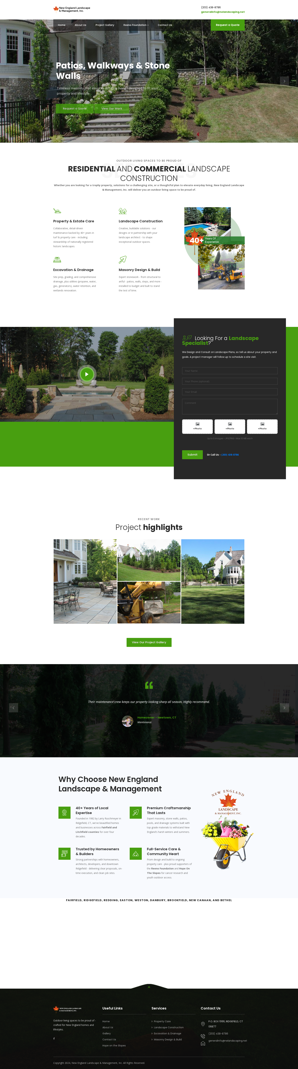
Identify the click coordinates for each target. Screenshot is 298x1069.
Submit (192, 455)
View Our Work (232, 114)
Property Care (162, 1021)
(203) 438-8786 (211, 7)
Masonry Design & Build (168, 1039)
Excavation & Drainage (167, 1033)
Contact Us (165, 25)
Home (61, 25)
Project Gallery (105, 25)
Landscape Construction (169, 1027)
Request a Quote (228, 25)
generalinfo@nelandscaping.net (223, 12)
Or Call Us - (223, 454)
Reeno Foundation (134, 25)
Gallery (106, 1033)
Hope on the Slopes (114, 1045)
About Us (80, 25)
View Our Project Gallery (149, 642)
